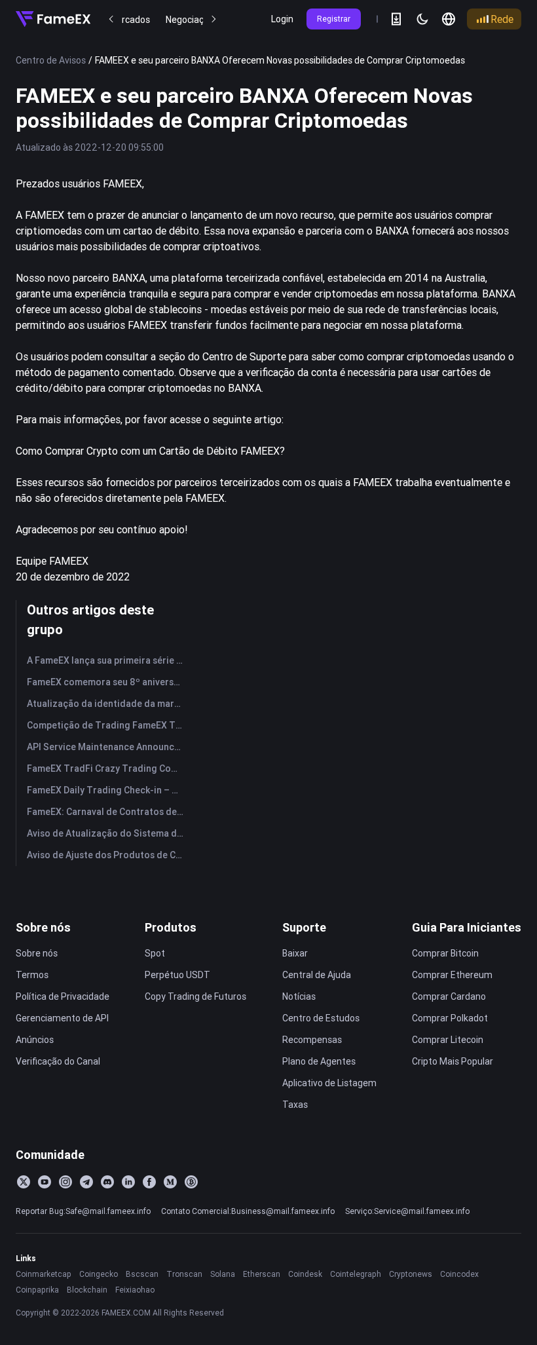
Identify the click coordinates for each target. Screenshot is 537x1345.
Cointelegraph (355, 1274)
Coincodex (459, 1274)
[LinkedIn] (128, 1182)
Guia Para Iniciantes (466, 927)
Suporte (304, 927)
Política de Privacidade (62, 996)
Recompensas (312, 1040)
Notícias (299, 996)
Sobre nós (43, 927)
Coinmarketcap (43, 1274)
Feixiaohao (135, 1290)
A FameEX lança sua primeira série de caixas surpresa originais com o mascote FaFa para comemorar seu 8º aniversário (108, 660)
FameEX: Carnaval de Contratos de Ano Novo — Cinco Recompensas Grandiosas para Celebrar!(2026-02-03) (108, 812)
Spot (155, 953)
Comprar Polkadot (450, 1018)
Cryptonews (410, 1274)
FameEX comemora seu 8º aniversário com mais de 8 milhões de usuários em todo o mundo (108, 682)
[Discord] (107, 1182)
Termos (32, 975)
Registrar (333, 19)
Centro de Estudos (321, 1018)
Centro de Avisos (51, 60)
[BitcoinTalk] (191, 1182)
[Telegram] (86, 1182)
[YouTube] (44, 1182)
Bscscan (142, 1274)
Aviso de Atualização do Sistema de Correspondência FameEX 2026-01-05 (108, 833)
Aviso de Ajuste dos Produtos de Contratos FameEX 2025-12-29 (108, 855)
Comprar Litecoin (447, 1040)
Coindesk (305, 1274)
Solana (222, 1274)
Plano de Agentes (319, 1061)
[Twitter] (23, 1182)
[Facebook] (149, 1182)
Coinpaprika (37, 1290)
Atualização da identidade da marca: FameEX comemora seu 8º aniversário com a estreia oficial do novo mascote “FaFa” (108, 704)
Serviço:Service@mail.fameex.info (407, 1211)
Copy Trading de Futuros (195, 996)
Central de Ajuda (316, 975)
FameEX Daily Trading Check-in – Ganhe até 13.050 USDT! (108, 790)
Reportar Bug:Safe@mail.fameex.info (83, 1211)
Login (282, 19)
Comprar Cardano (449, 996)
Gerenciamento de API (62, 1018)
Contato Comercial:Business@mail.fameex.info (248, 1211)
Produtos (170, 927)
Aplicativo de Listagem (329, 1083)
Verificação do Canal (58, 1061)
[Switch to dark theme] (422, 19)
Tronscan (184, 1274)
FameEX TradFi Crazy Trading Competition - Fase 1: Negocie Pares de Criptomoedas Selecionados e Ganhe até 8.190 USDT (108, 768)
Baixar (295, 953)
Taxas (295, 1104)
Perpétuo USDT (177, 975)
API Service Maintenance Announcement (108, 747)
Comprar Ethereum (452, 975)
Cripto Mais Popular (452, 1061)
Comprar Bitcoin (445, 953)
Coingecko (98, 1274)
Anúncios (35, 1040)
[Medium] (170, 1182)
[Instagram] (65, 1182)
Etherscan (261, 1274)
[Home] (53, 19)
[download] (396, 19)
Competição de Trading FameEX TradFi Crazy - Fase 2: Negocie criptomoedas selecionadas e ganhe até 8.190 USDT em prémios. (108, 725)
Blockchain (87, 1290)
